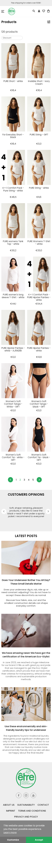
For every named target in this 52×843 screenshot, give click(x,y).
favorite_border (43, 11)
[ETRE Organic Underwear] (26, 778)
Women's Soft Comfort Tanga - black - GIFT (39, 404)
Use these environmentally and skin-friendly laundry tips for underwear (26, 728)
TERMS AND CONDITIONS (32, 810)
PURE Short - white (13, 81)
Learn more (10, 832)
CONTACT (43, 805)
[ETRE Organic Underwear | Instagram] (26, 795)
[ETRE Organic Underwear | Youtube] (33, 795)
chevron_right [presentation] (48, 511)
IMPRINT (10, 810)
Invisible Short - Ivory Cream (39, 82)
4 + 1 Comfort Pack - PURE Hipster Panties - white (39, 297)
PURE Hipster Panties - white (39, 349)
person (39, 11)
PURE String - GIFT (39, 134)
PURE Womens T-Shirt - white (38, 242)
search (33, 11)
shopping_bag (48, 11)
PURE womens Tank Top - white (13, 242)
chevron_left (10, 479)
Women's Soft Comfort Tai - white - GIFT (13, 457)
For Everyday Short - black (13, 136)
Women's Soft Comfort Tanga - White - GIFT (13, 404)
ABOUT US (8, 805)
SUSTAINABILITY (26, 805)
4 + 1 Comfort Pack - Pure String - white (13, 189)
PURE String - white (39, 188)
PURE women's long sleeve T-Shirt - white (13, 296)
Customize (13, 839)
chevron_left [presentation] (4, 511)
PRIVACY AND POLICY (26, 816)
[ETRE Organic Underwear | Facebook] (18, 795)
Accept (39, 839)
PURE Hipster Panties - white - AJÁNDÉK (13, 349)
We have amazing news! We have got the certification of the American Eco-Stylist (26, 654)
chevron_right (39, 479)
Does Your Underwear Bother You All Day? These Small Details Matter (26, 581)
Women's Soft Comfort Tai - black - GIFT (39, 457)
